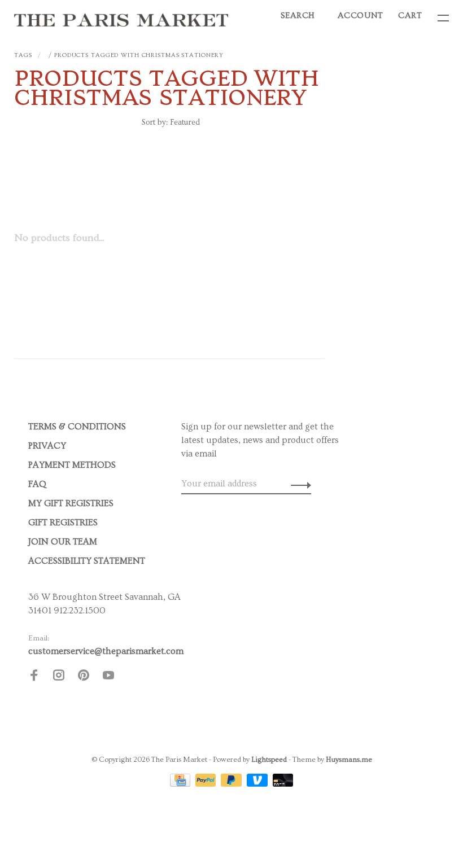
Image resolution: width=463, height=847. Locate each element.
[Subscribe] (298, 483)
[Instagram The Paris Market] (58, 677)
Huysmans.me (349, 759)
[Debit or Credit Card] (283, 784)
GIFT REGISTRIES (63, 522)
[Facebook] (34, 677)
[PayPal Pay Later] (232, 784)
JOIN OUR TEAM (62, 542)
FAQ (37, 484)
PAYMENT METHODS (72, 465)
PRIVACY (47, 446)
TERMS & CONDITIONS (77, 427)
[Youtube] (108, 677)
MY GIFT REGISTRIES (70, 503)
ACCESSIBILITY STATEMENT (86, 561)
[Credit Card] (181, 784)
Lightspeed (269, 759)
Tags (23, 55)
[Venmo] (258, 784)
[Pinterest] (83, 677)
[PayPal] (207, 784)
